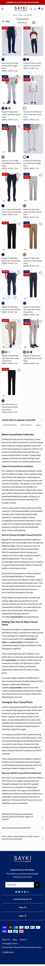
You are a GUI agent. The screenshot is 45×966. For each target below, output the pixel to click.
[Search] (31, 8)
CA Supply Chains (10, 943)
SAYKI (11, 952)
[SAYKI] (20, 9)
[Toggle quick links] (41, 420)
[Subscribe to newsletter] (37, 885)
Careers (23, 939)
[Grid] (33, 22)
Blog (15, 939)
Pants (20, 15)
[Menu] (2, 8)
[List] (37, 22)
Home (15, 15)
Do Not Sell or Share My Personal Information (22, 947)
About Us (6, 939)
